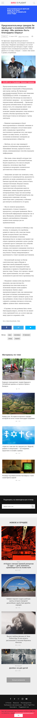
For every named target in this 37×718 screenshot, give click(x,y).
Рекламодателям (26, 703)
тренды (10, 338)
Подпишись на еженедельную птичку (18, 500)
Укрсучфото (13, 707)
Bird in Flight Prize (29, 705)
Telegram (24, 82)
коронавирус (17, 334)
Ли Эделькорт (26, 334)
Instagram (31, 82)
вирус (9, 334)
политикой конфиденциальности (24, 713)
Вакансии (16, 703)
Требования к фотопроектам (13, 705)
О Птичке (8, 703)
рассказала (7, 93)
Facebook (16, 82)
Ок (18, 715)
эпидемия (17, 338)
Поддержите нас (24, 707)
